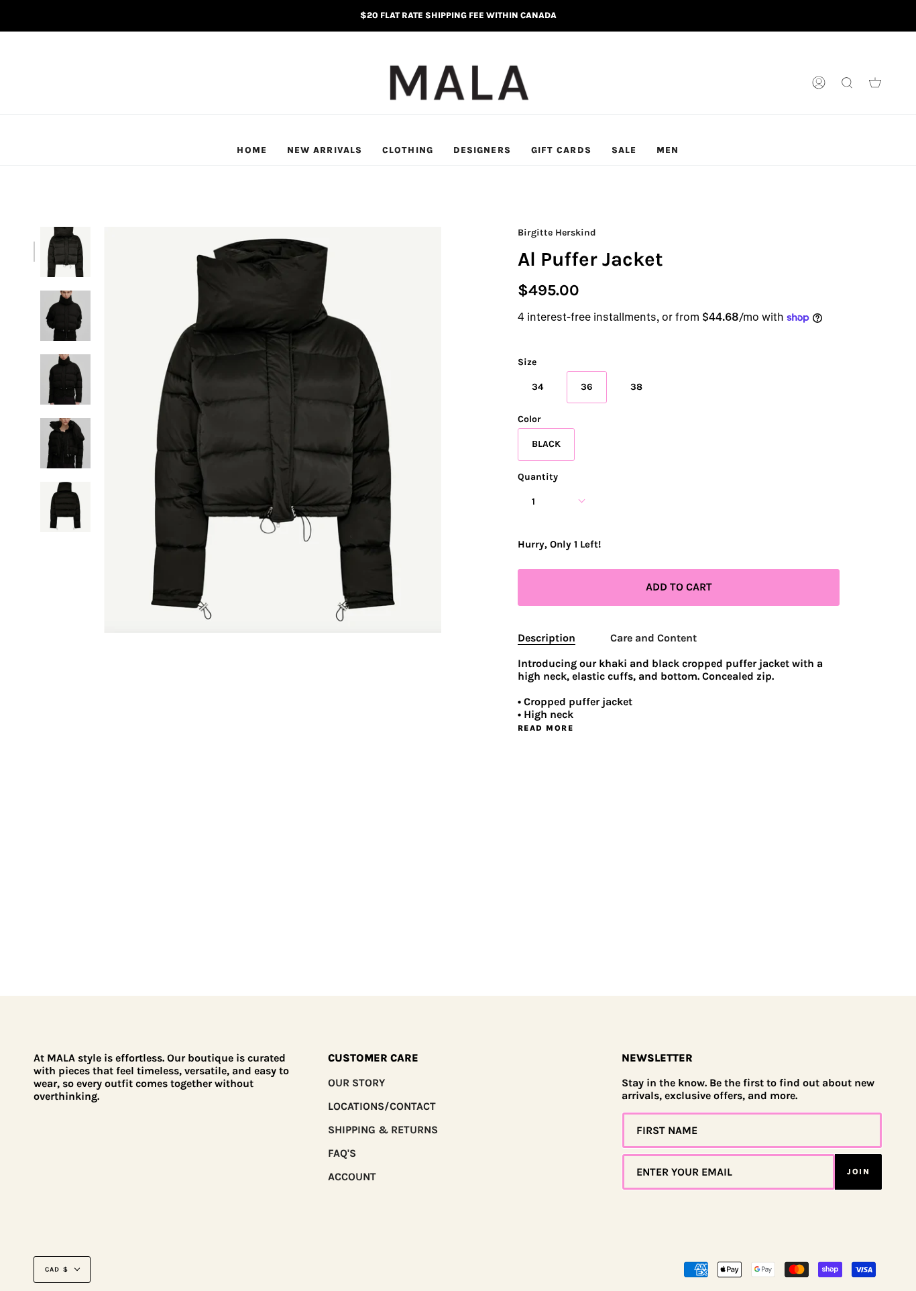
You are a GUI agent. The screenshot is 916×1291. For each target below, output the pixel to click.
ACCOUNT (352, 1176)
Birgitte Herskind (557, 232)
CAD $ (56, 1270)
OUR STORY (356, 1082)
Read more (545, 728)
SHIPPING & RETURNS (383, 1129)
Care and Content (653, 637)
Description (546, 637)
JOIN (858, 1171)
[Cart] (875, 83)
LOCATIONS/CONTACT (382, 1106)
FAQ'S (342, 1153)
